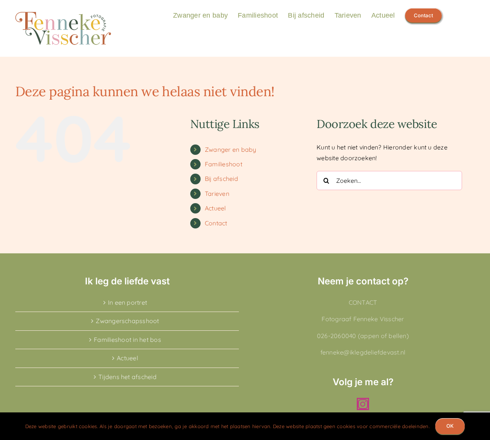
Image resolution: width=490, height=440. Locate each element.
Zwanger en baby (230, 149)
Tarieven (217, 193)
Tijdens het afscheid (127, 377)
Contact (216, 223)
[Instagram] (363, 404)
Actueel (215, 208)
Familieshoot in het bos (127, 339)
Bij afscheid (221, 178)
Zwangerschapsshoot (127, 321)
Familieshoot (223, 164)
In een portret (127, 302)
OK (450, 426)
